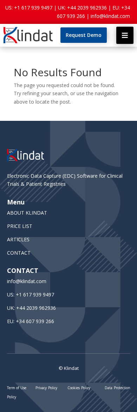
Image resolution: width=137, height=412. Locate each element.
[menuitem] (83, 35)
